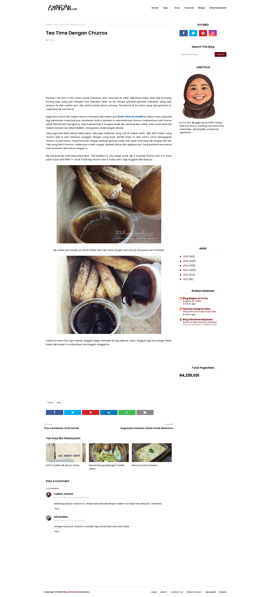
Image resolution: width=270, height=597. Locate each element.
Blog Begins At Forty (195, 298)
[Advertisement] (109, 69)
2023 (186, 270)
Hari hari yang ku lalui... (197, 308)
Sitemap (222, 592)
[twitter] (193, 33)
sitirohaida (61, 517)
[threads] (222, 33)
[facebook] (184, 33)
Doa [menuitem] (177, 7)
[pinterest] (203, 33)
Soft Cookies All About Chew (62, 465)
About (163, 592)
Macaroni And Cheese (145, 465)
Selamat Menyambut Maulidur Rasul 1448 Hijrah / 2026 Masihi (200, 324)
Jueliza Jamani (63, 494)
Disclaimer (210, 592)
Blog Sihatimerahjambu (198, 319)
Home (49, 24)
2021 (185, 279)
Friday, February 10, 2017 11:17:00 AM (69, 520)
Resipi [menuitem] (201, 7)
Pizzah (51, 39)
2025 (186, 261)
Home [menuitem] (155, 7)
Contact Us (177, 592)
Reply (57, 509)
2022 (186, 274)
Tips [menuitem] (165, 7)
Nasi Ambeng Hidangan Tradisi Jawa (106, 467)
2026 (186, 256)
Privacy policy (194, 592)
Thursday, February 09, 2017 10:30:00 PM (71, 497)
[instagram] (213, 33)
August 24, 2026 (192, 301)
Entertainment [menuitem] (218, 7)
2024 (186, 265)
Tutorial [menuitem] (188, 7)
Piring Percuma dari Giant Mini (199, 311)
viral (59, 402)
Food (55, 24)
